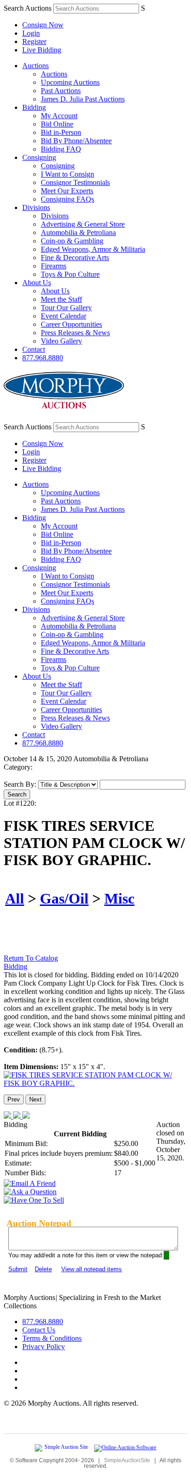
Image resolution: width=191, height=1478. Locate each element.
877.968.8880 (42, 358)
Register (34, 41)
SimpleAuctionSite (127, 1460)
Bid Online (57, 124)
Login (31, 33)
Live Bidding (41, 50)
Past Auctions (61, 91)
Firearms (53, 266)
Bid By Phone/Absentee (76, 141)
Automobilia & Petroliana (78, 232)
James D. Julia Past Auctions (83, 99)
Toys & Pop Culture (70, 274)
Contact (33, 349)
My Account (59, 116)
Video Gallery (61, 341)
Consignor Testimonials (75, 182)
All (14, 898)
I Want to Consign (67, 174)
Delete (43, 1269)
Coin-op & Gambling (72, 241)
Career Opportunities (71, 324)
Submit (17, 1269)
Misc (119, 898)
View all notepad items (91, 1269)
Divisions (36, 207)
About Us (36, 283)
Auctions (35, 66)
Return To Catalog (31, 958)
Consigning (39, 157)
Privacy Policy (43, 1347)
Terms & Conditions (52, 1338)
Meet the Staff (61, 299)
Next (35, 1099)
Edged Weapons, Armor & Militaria (93, 249)
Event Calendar (63, 316)
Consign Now (43, 25)
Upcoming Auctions (70, 82)
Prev (13, 1099)
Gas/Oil (64, 898)
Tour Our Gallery (66, 308)
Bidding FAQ (61, 149)
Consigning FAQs (67, 199)
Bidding (34, 107)
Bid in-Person (61, 132)
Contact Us (38, 1330)
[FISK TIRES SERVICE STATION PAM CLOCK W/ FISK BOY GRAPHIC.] (95, 1083)
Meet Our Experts (67, 191)
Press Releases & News (75, 333)
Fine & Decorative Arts (75, 257)
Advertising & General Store (83, 224)
